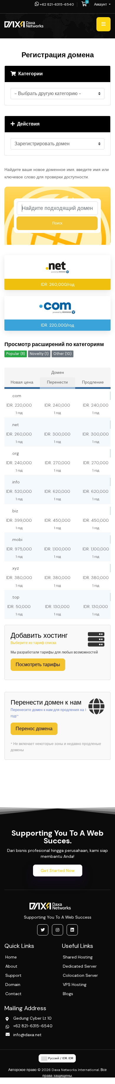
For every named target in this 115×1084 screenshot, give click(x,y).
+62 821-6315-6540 (56, 4)
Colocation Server (80, 975)
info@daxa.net (27, 1034)
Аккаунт (101, 4)
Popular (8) (15, 353)
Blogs (68, 993)
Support (13, 975)
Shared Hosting (78, 957)
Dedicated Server (80, 966)
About (11, 966)
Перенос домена (34, 729)
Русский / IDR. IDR (60, 1058)
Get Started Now (58, 870)
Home (11, 957)
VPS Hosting (74, 984)
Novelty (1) (39, 353)
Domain (12, 984)
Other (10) (62, 353)
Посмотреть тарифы (38, 664)
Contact (13, 993)
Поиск (57, 223)
